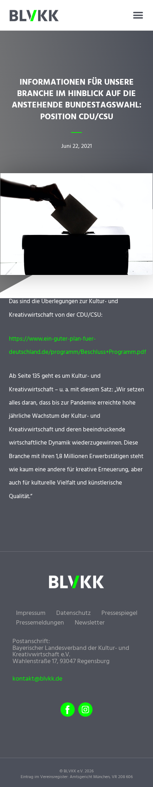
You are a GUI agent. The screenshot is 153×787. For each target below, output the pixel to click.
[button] (138, 15)
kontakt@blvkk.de (37, 679)
